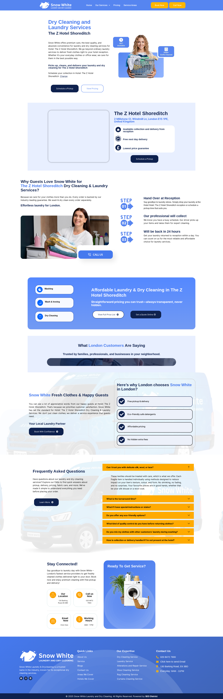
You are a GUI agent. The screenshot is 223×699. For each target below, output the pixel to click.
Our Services (101, 5)
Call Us (98, 254)
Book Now (159, 5)
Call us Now (89, 595)
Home (89, 5)
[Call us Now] (79, 595)
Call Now (177, 5)
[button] (103, 5)
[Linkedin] (30, 678)
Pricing (116, 5)
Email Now (65, 619)
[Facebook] (21, 678)
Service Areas (130, 5)
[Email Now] (53, 621)
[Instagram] (26, 678)
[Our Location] (53, 595)
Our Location (63, 595)
